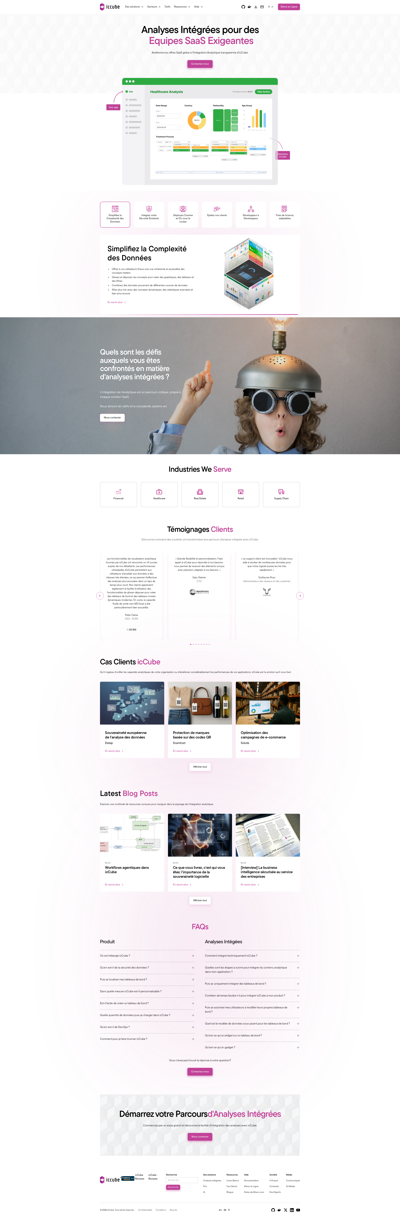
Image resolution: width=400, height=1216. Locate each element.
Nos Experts (275, 1192)
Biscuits (173, 1210)
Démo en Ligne (289, 7)
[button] (134, 7)
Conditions (161, 1210)
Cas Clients (232, 1186)
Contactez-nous (200, 64)
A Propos (274, 1181)
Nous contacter (112, 417)
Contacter (274, 1186)
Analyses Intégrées (212, 1181)
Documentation (251, 1181)
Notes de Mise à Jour (254, 1192)
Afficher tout (200, 767)
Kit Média (290, 1186)
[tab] (115, 215)
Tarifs (167, 7)
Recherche (171, 1175)
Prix (205, 1186)
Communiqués (293, 1181)
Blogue (230, 1192)
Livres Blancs (233, 1181)
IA (204, 1192)
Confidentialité (145, 1210)
